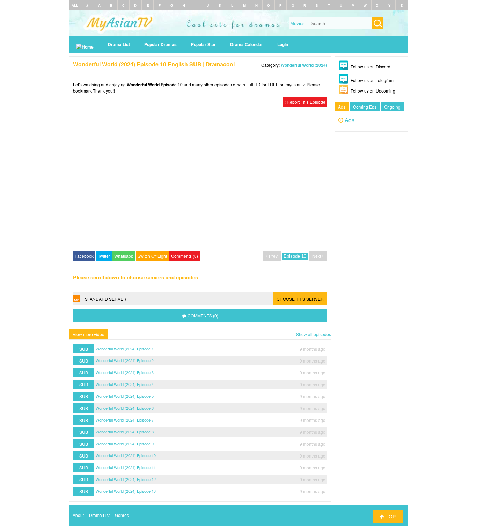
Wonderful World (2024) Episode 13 (126, 491)
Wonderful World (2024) (304, 65)
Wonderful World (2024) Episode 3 (125, 372)
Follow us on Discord (370, 67)
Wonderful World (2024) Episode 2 (125, 360)
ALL (75, 5)
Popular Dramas (160, 44)
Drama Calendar (246, 44)
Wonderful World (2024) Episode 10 (126, 455)
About (78, 515)
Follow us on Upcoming (373, 91)
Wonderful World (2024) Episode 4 (125, 384)
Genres (122, 515)
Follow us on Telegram (372, 80)
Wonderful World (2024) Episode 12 (126, 479)
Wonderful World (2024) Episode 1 (125, 348)
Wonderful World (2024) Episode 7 (125, 420)
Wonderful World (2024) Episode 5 (125, 396)
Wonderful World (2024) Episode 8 (125, 431)
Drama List (119, 44)
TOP (390, 516)
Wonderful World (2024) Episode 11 (126, 467)
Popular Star (203, 44)
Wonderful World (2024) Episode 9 (125, 443)
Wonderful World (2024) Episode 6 (125, 408)
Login (282, 44)
